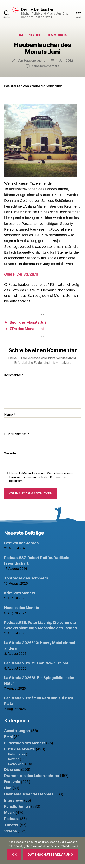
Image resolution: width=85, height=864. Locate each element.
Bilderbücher (16, 754)
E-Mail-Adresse (17, 434)
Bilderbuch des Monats (24, 743)
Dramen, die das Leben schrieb (31, 775)
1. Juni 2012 (64, 60)
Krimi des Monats (19, 593)
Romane (13, 759)
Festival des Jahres (21, 543)
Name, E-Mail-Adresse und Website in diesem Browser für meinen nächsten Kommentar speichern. (41, 477)
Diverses (12, 769)
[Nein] (80, 850)
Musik (9, 812)
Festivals (12, 782)
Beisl (8, 737)
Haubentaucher (35, 60)
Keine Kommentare (45, 66)
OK (14, 854)
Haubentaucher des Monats (42, 35)
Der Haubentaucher (37, 9)
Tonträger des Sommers (26, 578)
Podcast (11, 819)
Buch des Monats (19, 749)
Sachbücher (16, 764)
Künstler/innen (17, 806)
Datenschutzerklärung (50, 854)
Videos (10, 831)
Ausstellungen (17, 730)
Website (10, 453)
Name (9, 414)
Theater (11, 825)
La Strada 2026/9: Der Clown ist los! (36, 663)
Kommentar (14, 375)
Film (8, 788)
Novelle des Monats (21, 607)
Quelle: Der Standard (21, 274)
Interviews (13, 800)
